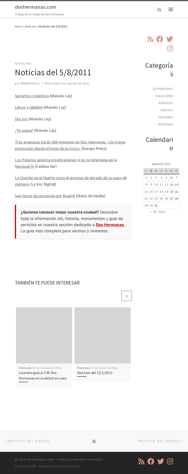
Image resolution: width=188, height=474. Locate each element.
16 (151, 192)
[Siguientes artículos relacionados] (127, 296)
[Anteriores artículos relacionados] (116, 296)
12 (166, 184)
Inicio (18, 26)
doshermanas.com (40, 459)
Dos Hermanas (110, 224)
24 (156, 198)
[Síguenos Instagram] (170, 48)
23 (151, 198)
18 (161, 192)
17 (156, 192)
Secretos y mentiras (32, 95)
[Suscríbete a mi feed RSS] (150, 39)
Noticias (30, 26)
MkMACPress (30, 83)
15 (146, 192)
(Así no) (21, 119)
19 (166, 192)
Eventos (166, 103)
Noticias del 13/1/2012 (94, 372)
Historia (165, 117)
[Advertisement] (98, 48)
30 (151, 205)
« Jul (153, 211)
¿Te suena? (24, 130)
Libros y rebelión (29, 107)
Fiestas (167, 110)
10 (156, 184)
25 (161, 198)
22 (146, 198)
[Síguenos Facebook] (159, 39)
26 (166, 198)
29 (146, 205)
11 (161, 184)
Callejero (164, 96)
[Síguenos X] (169, 39)
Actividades (163, 89)
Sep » (162, 211)
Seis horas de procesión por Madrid (45, 195)
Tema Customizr (69, 466)
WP (34, 466)
